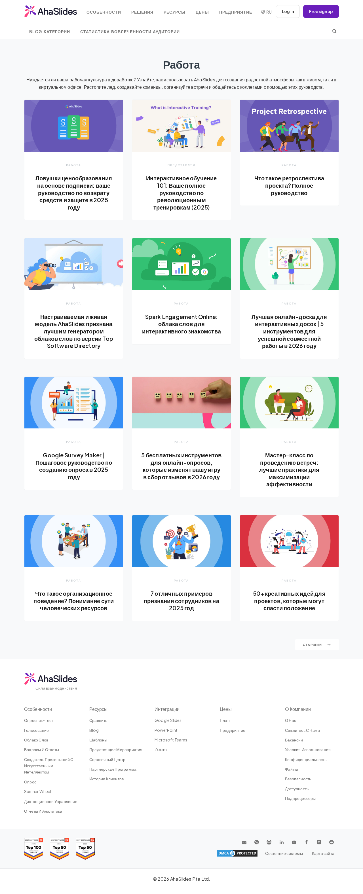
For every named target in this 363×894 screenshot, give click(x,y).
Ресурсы (174, 12)
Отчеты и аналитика (43, 810)
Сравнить (98, 720)
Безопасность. (299, 778)
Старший (313, 644)
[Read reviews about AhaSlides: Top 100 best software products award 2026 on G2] (33, 849)
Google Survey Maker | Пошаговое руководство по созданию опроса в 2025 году (73, 466)
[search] (334, 31)
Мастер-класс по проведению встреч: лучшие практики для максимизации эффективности (289, 469)
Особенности (103, 12)
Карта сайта (323, 853)
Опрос (30, 781)
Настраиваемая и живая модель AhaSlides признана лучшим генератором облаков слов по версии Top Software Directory (73, 331)
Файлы (291, 769)
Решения (142, 12)
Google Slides (168, 720)
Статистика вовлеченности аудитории (130, 31)
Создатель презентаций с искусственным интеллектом (48, 766)
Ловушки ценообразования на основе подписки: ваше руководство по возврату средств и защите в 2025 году (73, 192)
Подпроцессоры (300, 798)
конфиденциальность (306, 759)
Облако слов (36, 739)
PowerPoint (166, 730)
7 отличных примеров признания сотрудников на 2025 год (181, 600)
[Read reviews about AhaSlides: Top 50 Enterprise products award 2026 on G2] (85, 849)
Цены (202, 12)
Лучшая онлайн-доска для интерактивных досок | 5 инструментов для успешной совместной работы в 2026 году (289, 331)
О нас (290, 720)
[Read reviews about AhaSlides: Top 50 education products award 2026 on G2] (59, 849)
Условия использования (308, 749)
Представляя (181, 165)
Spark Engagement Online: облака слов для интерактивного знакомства (181, 324)
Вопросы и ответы (41, 749)
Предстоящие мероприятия (116, 749)
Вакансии (294, 739)
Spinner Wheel (37, 791)
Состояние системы (284, 853)
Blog (94, 730)
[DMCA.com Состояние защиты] (237, 853)
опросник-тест (38, 720)
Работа (73, 165)
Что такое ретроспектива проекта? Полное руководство (289, 185)
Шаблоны (98, 739)
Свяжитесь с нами (302, 730)
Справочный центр (107, 759)
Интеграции (167, 709)
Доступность (297, 788)
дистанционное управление (50, 801)
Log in (288, 11)
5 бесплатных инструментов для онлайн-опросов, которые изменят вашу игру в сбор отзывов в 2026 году (181, 466)
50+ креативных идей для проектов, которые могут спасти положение (289, 600)
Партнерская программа (112, 769)
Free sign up (321, 11)
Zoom (161, 749)
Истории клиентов (106, 778)
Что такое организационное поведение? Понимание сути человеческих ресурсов (73, 600)
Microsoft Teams (171, 739)
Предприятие (235, 12)
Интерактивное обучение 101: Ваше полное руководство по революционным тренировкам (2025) (181, 192)
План (225, 720)
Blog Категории (49, 31)
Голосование (36, 730)
